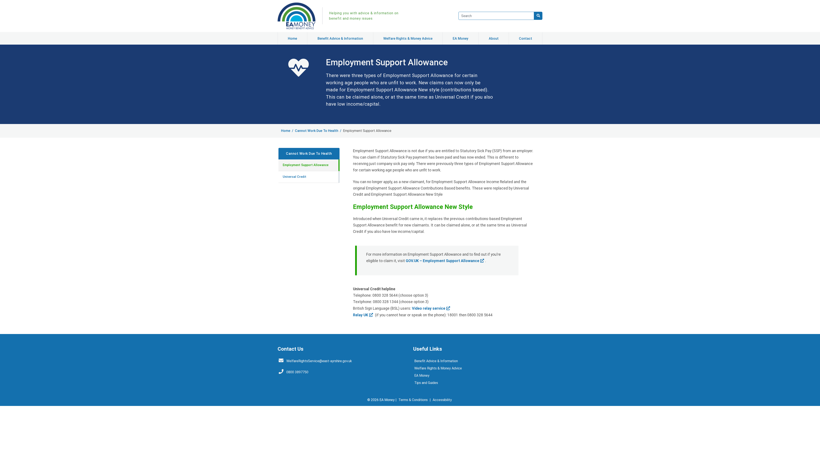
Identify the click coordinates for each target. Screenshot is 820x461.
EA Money (460, 38)
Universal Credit (294, 177)
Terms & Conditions (413, 400)
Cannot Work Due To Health (316, 131)
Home (292, 38)
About (494, 38)
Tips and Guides (426, 383)
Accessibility (442, 400)
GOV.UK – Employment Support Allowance (442, 261)
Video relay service (428, 308)
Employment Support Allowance (305, 165)
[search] (538, 16)
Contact (525, 38)
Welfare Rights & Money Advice (407, 38)
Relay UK (360, 315)
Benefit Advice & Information (340, 38)
